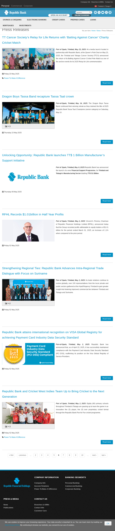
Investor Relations (41, 486)
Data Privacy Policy (12, 525)
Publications (8, 508)
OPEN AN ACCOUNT (59, 15)
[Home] (15, 12)
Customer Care (40, 511)
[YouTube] (102, 12)
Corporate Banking (72, 489)
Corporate (28, 6)
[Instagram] (106, 12)
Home (93, 30)
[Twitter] (99, 12)
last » (104, 455)
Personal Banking (72, 483)
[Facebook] (95, 12)
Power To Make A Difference (14, 78)
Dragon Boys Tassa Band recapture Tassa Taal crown (38, 96)
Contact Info (39, 508)
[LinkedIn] (110, 12)
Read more (107, 83)
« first (11, 455)
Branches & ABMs (97, 2)
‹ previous (22, 455)
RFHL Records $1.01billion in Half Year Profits (33, 214)
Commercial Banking (73, 486)
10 (82, 455)
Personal (5, 6)
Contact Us (109, 2)
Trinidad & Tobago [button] (104, 6)
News (99, 30)
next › (94, 455)
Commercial (16, 6)
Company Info (85, 2)
